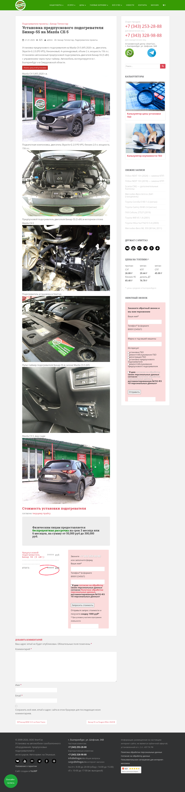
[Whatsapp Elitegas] (129, 52)
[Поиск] (162, 66)
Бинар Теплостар (59, 23)
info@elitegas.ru (76, 758)
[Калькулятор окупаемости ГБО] (145, 138)
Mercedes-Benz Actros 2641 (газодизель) (139, 195)
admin (50, 40)
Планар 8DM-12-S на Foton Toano (32, 722)
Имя (18, 685)
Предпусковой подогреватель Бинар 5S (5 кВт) (33, 555)
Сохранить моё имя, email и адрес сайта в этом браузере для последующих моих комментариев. (58, 711)
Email (19, 695)
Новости (130, 5)
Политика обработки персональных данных (141, 752)
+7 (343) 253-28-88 (143, 26)
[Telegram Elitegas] (151, 52)
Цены (82, 5)
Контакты (142, 5)
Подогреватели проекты (35, 23)
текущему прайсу (41, 513)
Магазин (155, 5)
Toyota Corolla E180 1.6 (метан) (141, 201)
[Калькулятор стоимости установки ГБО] (145, 96)
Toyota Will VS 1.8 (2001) (137, 217)
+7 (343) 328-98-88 (143, 35)
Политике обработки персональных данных (87, 590)
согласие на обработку (91, 585)
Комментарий (23, 649)
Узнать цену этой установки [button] (35, 67)
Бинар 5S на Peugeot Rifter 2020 (101, 722)
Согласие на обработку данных (135, 756)
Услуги (70, 5)
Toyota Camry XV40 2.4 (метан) (141, 207)
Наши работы (56, 5)
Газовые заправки (98, 5)
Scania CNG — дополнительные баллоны (141, 187)
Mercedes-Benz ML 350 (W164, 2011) (143, 228)
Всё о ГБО (116, 5)
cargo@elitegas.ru (77, 761)
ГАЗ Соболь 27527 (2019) (138, 212)
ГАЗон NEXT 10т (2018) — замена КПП (144, 181)
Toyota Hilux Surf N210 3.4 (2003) (142, 222)
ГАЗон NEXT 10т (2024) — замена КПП (144, 175)
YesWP (33, 771)
